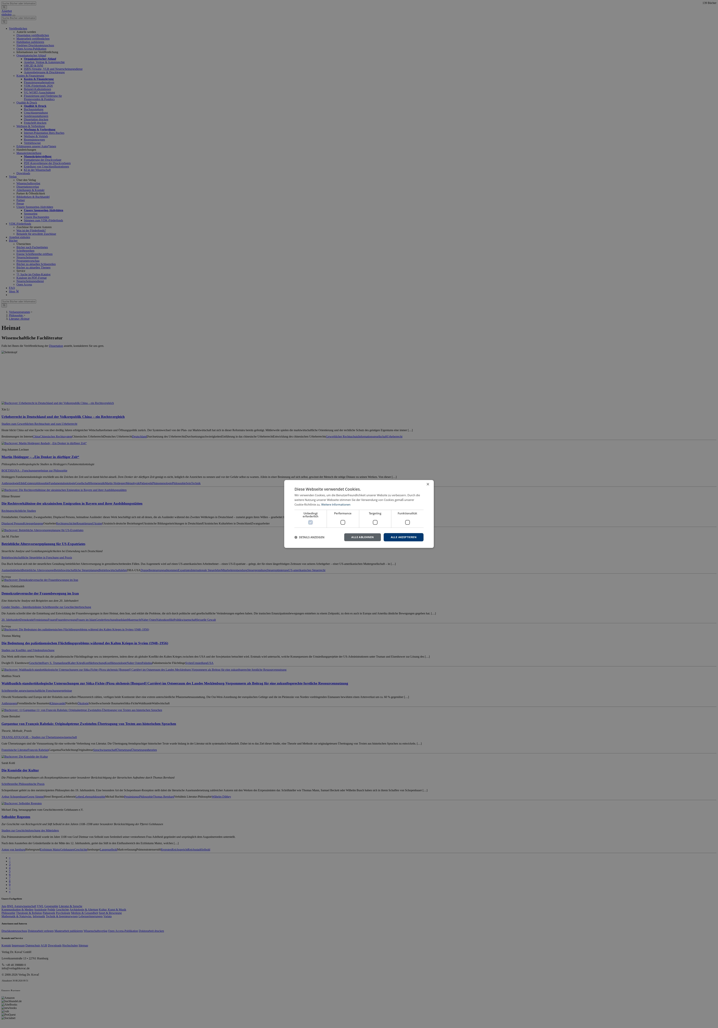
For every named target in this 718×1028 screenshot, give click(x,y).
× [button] (427, 484)
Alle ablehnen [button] (362, 537)
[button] (309, 537)
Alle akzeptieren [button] (403, 537)
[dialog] (359, 514)
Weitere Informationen (335, 504)
